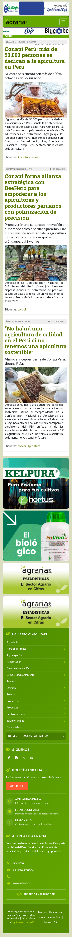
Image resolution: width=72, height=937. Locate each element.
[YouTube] (16, 758)
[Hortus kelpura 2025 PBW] (36, 483)
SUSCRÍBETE (17, 786)
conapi (36, 157)
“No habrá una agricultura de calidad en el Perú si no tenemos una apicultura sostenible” (36, 340)
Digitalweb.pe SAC (23, 922)
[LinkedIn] (31, 758)
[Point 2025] (36, 536)
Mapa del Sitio (51, 922)
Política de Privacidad (49, 917)
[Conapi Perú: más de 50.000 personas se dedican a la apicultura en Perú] (36, 99)
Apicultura (24, 157)
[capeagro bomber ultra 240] (36, 8)
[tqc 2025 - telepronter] (20, 30)
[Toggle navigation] (63, 21)
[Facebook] (9, 758)
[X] (24, 758)
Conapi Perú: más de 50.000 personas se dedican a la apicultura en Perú (35, 57)
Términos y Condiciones (50, 912)
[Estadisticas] (36, 578)
